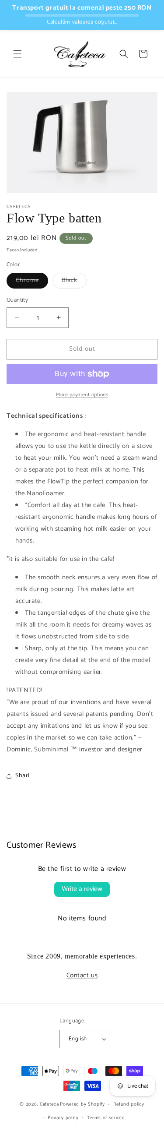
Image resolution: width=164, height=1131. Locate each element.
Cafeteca (49, 1104)
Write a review (82, 889)
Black (74, 282)
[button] (17, 53)
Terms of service (106, 1118)
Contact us (82, 975)
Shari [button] (22, 776)
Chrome (32, 282)
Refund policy (128, 1104)
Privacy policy (63, 1118)
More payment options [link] (82, 395)
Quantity (17, 300)
